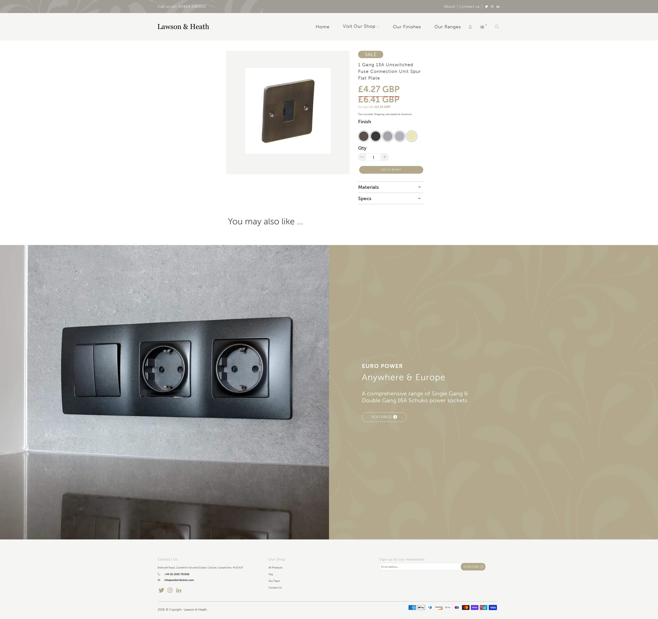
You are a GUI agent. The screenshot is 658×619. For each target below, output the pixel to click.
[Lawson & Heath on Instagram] (492, 6)
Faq (271, 574)
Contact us (469, 6)
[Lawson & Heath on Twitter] (486, 6)
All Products (276, 567)
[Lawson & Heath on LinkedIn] (497, 6)
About (449, 6)
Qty (362, 148)
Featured (381, 417)
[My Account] (470, 27)
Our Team (274, 580)
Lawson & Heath (195, 609)
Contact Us (275, 587)
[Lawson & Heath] (183, 27)
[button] (361, 26)
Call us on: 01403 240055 (182, 6)
